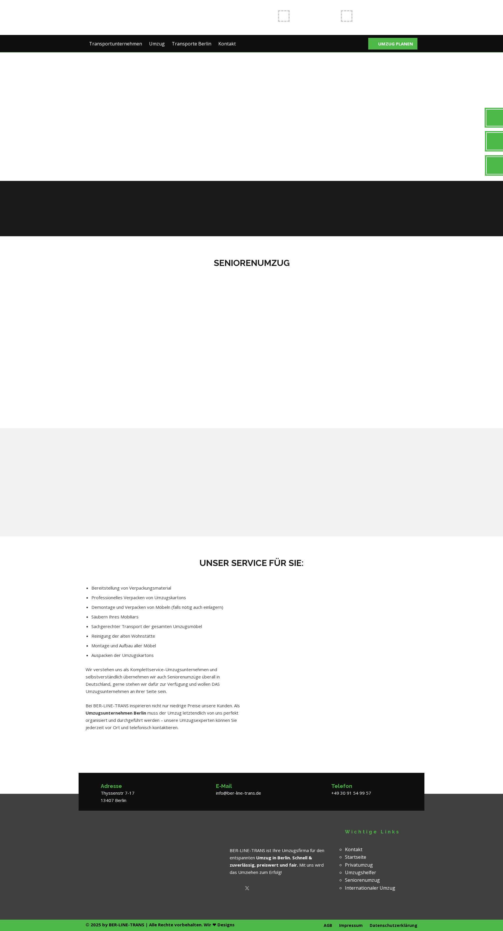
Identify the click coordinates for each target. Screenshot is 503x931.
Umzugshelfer (360, 872)
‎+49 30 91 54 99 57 (351, 793)
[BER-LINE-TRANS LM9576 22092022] (126, 17)
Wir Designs (219, 925)
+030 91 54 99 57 (378, 204)
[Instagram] (270, 889)
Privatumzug (359, 865)
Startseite (355, 857)
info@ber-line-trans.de (385, 16)
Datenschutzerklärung (393, 925)
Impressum (351, 925)
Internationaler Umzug (370, 888)
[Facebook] (235, 889)
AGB (328, 925)
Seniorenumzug (362, 880)
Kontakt (353, 849)
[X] (247, 889)
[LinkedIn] (259, 889)
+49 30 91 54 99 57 (315, 16)
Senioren (275, 282)
